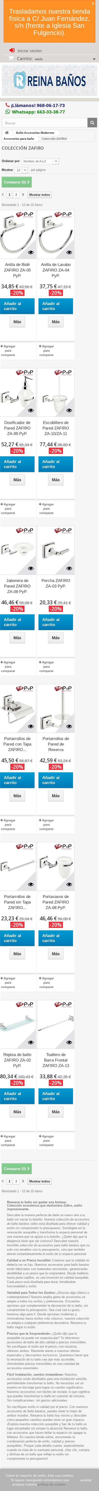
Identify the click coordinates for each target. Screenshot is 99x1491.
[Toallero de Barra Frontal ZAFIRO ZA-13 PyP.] (55, 1024)
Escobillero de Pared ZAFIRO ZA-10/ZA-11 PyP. (56, 428)
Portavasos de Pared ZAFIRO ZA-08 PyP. (56, 902)
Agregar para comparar (8, 351)
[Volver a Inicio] (6, 133)
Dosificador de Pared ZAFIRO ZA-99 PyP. (17, 428)
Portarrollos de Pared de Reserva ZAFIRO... (56, 744)
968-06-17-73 (51, 105)
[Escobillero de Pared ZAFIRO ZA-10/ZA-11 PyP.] (55, 392)
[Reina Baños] (49, 81)
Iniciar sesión (29, 50)
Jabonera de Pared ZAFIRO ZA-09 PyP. (17, 586)
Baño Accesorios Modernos (35, 133)
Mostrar (7, 170)
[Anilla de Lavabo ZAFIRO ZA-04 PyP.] (55, 234)
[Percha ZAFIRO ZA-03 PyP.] (55, 550)
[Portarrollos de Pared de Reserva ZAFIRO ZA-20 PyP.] (55, 708)
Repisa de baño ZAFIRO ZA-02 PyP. (17, 1060)
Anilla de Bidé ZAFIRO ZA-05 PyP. (17, 270)
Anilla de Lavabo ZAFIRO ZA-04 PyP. (56, 270)
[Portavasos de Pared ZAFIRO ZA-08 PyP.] (55, 866)
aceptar (86, 1480)
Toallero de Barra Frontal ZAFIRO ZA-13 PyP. (56, 1060)
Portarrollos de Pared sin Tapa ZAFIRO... (17, 902)
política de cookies (52, 1484)
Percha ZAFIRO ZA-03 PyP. (56, 583)
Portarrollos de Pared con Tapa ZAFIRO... (17, 744)
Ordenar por (11, 161)
